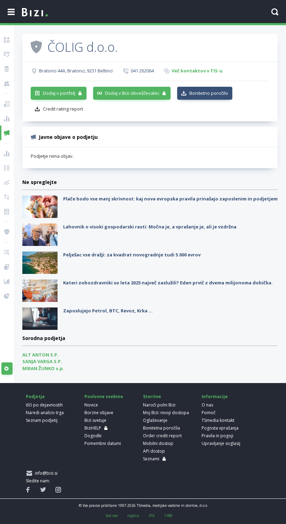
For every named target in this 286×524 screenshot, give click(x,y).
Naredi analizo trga (45, 413)
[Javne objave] (7, 133)
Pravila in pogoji (217, 436)
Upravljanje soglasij (221, 443)
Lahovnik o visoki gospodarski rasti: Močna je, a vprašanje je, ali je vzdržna (149, 227)
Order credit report (162, 436)
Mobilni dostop (158, 443)
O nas (207, 405)
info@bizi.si (45, 473)
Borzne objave (98, 413)
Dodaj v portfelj (59, 93)
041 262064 (142, 71)
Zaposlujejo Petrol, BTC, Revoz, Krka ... (108, 310)
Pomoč (209, 413)
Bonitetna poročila (161, 428)
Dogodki (92, 436)
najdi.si (133, 515)
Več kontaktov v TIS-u (197, 71)
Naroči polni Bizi (159, 405)
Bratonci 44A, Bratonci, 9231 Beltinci (76, 71)
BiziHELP (92, 428)
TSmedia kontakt (218, 420)
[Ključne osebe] (7, 83)
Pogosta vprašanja (220, 428)
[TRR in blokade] (7, 69)
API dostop (154, 451)
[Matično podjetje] (7, 54)
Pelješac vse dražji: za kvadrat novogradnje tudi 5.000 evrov (132, 255)
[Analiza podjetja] (7, 252)
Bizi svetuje (95, 420)
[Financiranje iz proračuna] (7, 118)
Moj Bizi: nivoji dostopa (166, 413)
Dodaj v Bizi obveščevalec (132, 93)
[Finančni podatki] (7, 153)
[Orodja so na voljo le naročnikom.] (7, 368)
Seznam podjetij (42, 420)
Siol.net (111, 515)
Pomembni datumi (102, 443)
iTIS (152, 515)
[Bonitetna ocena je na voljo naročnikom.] (36, 46)
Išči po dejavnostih (44, 405)
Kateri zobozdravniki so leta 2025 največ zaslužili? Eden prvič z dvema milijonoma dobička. (168, 282)
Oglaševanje (155, 420)
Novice (91, 405)
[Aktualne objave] (7, 104)
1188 (168, 515)
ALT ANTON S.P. (40, 355)
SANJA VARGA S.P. (42, 361)
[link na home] (35, 12)
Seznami (151, 459)
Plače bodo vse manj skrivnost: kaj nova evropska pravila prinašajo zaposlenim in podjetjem (170, 199)
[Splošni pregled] (7, 40)
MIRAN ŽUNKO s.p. (43, 368)
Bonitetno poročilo (208, 93)
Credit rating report (63, 109)
